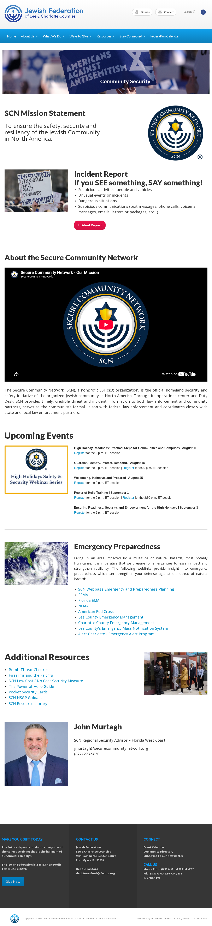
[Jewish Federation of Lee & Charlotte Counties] (44, 14)
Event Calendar (153, 847)
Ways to (79, 36)
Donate (145, 12)
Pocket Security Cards (28, 691)
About (28, 36)
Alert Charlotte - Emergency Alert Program (116, 633)
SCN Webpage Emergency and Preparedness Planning (126, 589)
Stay (131, 36)
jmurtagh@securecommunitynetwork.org (111, 748)
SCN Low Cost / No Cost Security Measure (46, 680)
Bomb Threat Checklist (29, 669)
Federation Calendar (164, 36)
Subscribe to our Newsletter (163, 856)
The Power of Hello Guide (31, 686)
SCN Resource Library (28, 703)
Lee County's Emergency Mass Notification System (123, 628)
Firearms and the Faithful (31, 675)
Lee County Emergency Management (110, 617)
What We (52, 36)
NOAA (83, 605)
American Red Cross (96, 611)
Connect (169, 12)
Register (80, 453)
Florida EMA (88, 600)
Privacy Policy (181, 918)
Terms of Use (200, 918)
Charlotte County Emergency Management (116, 622)
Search (188, 12)
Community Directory (158, 851)
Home (11, 36)
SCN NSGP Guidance (27, 697)
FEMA (83, 594)
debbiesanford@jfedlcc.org (95, 873)
